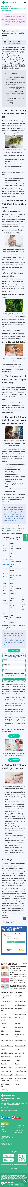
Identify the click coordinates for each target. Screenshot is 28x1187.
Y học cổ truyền (19, 1075)
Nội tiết (17, 1049)
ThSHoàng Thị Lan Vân (14, 41)
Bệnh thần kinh (19, 1053)
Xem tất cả (24, 963)
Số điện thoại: (7, 664)
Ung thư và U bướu (20, 1005)
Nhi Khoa (9, 936)
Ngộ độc (17, 1060)
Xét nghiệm (18, 1008)
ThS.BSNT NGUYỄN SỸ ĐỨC (13, 934)
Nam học (3, 1027)
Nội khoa (3, 1014)
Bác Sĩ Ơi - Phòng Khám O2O (13, 938)
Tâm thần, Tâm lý (20, 1046)
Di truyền (3, 1064)
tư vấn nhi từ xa (19, 682)
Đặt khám (14, 1168)
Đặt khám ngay (17, 942)
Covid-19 (3, 1023)
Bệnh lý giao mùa (6, 1071)
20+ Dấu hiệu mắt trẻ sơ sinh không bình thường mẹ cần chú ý (18, 974)
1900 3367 (15, 650)
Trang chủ (4, 6)
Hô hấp (17, 1084)
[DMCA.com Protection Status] (5, 1123)
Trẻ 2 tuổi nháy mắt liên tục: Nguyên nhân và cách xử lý (17, 979)
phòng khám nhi (8, 528)
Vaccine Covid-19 (20, 1014)
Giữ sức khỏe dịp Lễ (7, 1075)
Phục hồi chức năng (7, 1046)
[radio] (3, 921)
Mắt (2, 1031)
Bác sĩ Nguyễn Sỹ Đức (16, 697)
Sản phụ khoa (19, 996)
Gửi (14, 678)
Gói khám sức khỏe (21, 1067)
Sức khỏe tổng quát (7, 1053)
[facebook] (24, 918)
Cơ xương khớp (5, 1001)
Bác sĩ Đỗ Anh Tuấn (15, 703)
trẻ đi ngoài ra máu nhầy (14, 509)
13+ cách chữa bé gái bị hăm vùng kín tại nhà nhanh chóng (18, 985)
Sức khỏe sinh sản (20, 1040)
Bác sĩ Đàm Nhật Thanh (11, 717)
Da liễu (3, 1049)
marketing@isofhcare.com (10, 1110)
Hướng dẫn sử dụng (21, 1071)
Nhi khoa (10, 6)
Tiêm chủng (18, 1057)
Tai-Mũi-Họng (19, 1027)
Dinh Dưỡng (4, 1090)
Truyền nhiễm (5, 1034)
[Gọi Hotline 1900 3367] (25, 1180)
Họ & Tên (5, 659)
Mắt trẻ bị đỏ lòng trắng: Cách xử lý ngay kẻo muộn (18, 967)
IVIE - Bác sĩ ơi (6, 866)
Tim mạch (18, 1023)
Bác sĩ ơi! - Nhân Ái (6, 1067)
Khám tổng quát (6, 1060)
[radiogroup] (10, 921)
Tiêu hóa (3, 1005)
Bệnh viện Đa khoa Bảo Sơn (5, 548)
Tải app (15, 736)
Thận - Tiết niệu (5, 1057)
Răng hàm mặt (19, 1018)
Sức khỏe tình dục (20, 1001)
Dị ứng (17, 1064)
